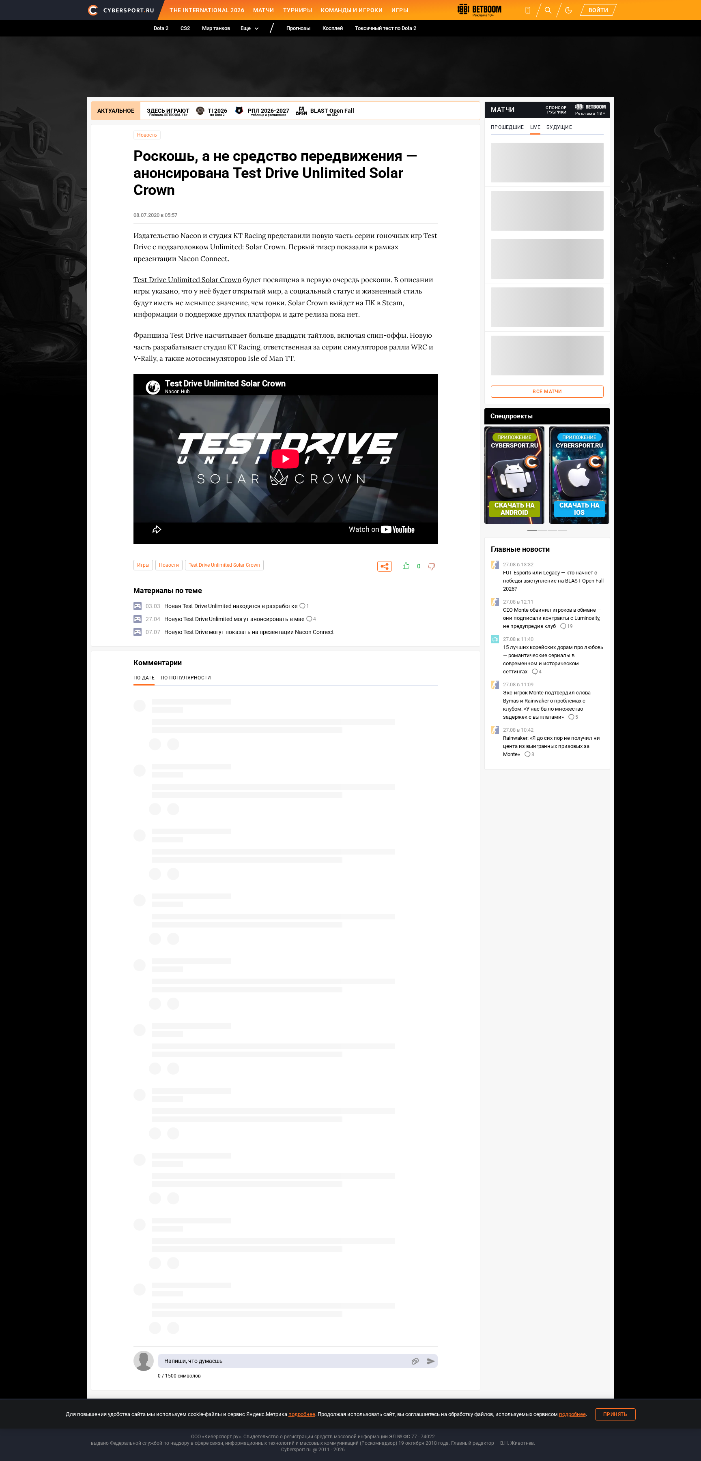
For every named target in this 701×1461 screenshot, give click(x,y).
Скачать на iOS (515, 508)
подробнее (301, 1414)
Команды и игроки (352, 10)
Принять (615, 1414)
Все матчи (547, 391)
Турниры (297, 10)
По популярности (186, 678)
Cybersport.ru (296, 1449)
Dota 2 (161, 28)
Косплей (333, 28)
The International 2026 (207, 10)
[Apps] (528, 10)
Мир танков (216, 28)
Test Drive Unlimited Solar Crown (187, 279)
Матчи (263, 10)
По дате (144, 678)
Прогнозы (298, 28)
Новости (169, 565)
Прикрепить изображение (415, 1361)
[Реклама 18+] (590, 106)
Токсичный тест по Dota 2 (385, 28)
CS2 (185, 28)
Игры (399, 10)
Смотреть (579, 509)
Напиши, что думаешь (193, 1361)
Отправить (431, 1361)
